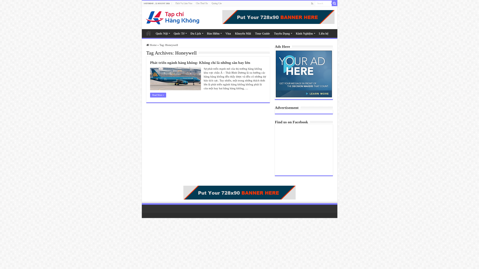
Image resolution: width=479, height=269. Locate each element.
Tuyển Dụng (282, 33)
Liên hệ (323, 33)
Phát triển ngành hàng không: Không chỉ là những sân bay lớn (200, 63)
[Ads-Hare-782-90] (278, 16)
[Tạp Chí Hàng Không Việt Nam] (173, 17)
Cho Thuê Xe (202, 3)
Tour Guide (262, 33)
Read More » (158, 95)
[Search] (334, 3)
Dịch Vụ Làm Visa (184, 3)
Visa (228, 33)
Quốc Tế (179, 33)
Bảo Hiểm (213, 33)
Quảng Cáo (217, 3)
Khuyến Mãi (243, 33)
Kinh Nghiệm (304, 33)
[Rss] (312, 3)
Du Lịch (195, 33)
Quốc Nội (162, 33)
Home (148, 33)
